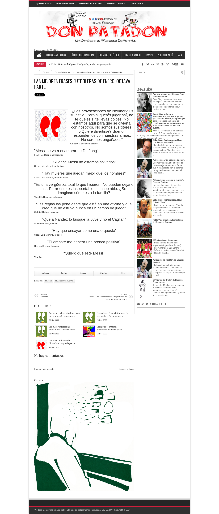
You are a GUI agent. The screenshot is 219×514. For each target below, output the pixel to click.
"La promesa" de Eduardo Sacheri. (169, 160)
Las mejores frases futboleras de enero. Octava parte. (82, 84)
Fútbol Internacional (82, 55)
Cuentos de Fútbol (109, 55)
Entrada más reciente (44, 369)
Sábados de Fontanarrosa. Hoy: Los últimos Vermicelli (167, 141)
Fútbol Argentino (56, 55)
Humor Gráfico (132, 55)
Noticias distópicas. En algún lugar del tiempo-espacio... (85, 64)
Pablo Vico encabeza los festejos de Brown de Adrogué (168, 221)
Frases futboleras (62, 72)
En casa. (39, 380)
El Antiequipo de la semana (165, 240)
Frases (149, 55)
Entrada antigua (126, 369)
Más (179, 55)
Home (39, 55)
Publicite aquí (165, 55)
